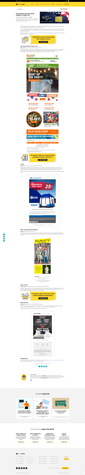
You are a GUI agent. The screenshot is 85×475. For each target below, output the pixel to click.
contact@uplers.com (20, 463)
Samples (44, 4)
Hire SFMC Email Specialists (54, 463)
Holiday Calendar (29, 463)
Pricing (40, 4)
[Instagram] (24, 468)
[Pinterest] (26, 468)
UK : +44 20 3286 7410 (20, 458)
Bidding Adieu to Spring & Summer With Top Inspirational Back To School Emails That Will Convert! (42, 412)
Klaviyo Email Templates (42, 458)
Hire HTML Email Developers (54, 458)
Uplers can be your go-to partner (53, 360)
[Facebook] (17, 468)
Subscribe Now (64, 9)
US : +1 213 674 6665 (20, 456)
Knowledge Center (59, 4)
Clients (48, 4)
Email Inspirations (24, 17)
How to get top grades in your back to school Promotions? (60, 411)
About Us (32, 4)
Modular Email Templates (42, 463)
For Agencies (53, 4)
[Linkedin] (21, 468)
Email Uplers (44, 375)
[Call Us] (66, 0)
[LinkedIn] (31, 380)
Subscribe (65, 468)
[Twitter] (19, 468)
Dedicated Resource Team (54, 456)
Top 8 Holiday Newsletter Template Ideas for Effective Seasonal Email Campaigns (24, 411)
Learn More (21, 442)
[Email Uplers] (20, 4)
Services (36, 4)
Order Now (66, 4)
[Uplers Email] (20, 453)
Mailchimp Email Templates (43, 456)
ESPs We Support (30, 458)
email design (34, 361)
